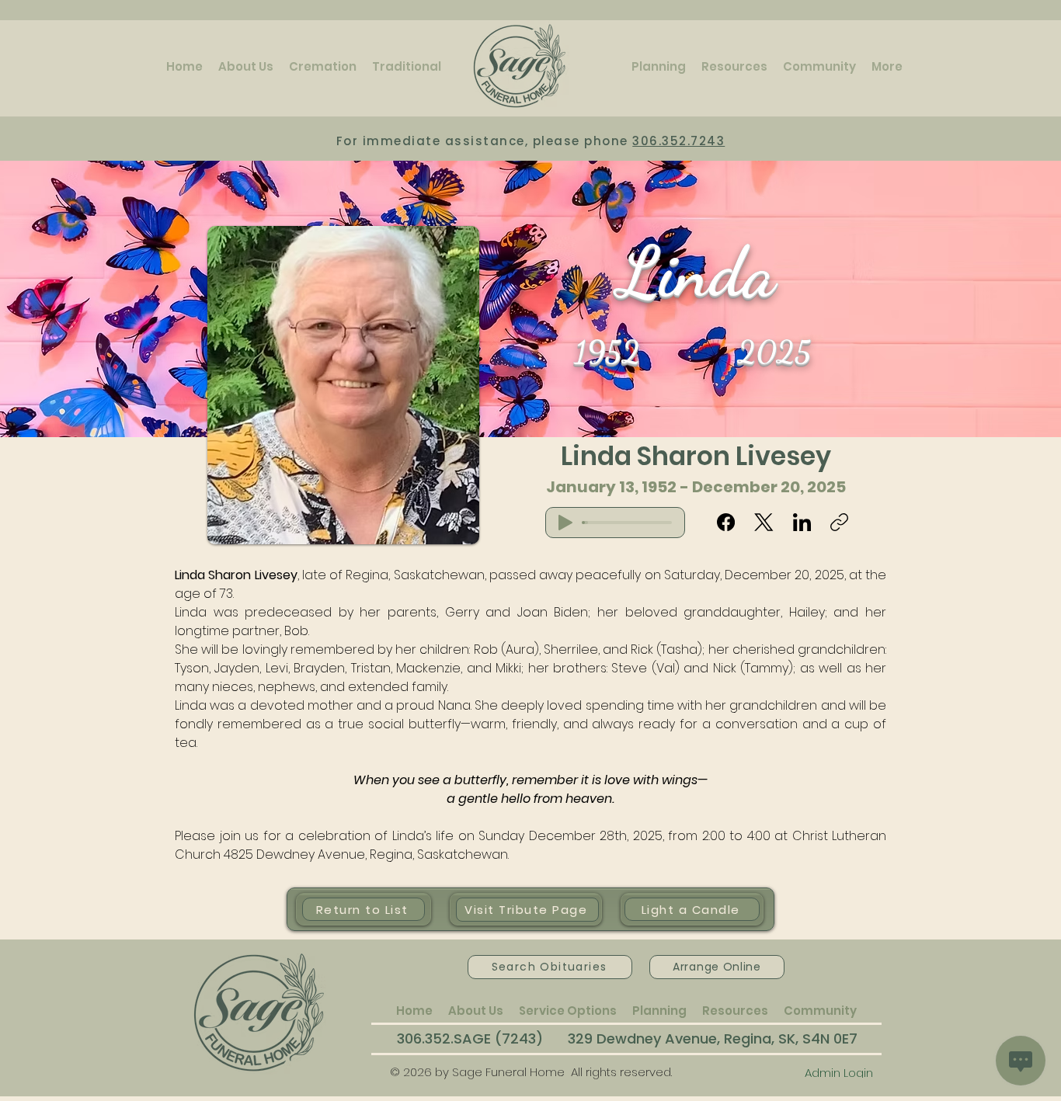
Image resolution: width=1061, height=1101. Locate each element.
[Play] (565, 522)
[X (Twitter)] (763, 522)
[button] (245, 67)
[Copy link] (839, 522)
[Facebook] (726, 522)
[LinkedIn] (802, 522)
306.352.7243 (678, 141)
